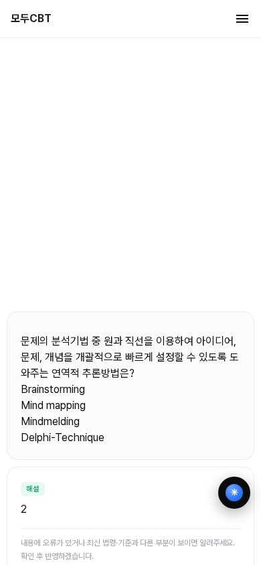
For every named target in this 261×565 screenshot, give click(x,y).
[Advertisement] (130, 174)
